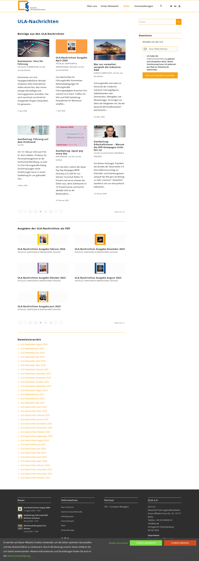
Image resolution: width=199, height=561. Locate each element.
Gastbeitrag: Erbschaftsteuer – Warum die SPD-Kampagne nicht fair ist (109, 146)
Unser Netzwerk (67, 521)
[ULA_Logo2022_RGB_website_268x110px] (32, 6)
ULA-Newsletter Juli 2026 (32, 348)
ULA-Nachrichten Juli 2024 (33, 444)
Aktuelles (22, 67)
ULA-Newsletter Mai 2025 (33, 402)
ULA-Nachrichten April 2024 (34, 457)
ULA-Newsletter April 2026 (33, 361)
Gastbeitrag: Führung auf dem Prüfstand (33, 141)
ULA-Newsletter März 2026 (33, 365)
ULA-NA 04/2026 (24, 70)
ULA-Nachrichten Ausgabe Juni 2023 (39, 306)
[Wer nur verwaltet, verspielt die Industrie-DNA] (109, 49)
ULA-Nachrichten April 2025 (34, 407)
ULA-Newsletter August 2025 (34, 390)
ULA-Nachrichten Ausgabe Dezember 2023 (100, 249)
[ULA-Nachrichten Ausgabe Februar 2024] (43, 239)
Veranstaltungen (67, 530)
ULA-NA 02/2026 (107, 153)
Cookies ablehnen (180, 543)
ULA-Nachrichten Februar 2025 (35, 415)
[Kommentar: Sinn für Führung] (33, 48)
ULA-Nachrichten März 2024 (34, 461)
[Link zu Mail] (171, 6)
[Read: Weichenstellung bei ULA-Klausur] (20, 527)
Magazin (73, 67)
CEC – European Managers (116, 506)
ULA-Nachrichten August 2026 (37, 507)
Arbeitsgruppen (67, 516)
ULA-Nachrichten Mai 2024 (33, 452)
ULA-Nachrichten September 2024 (37, 436)
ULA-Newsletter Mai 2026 (33, 357)
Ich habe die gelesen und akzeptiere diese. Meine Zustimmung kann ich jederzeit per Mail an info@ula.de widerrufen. (161, 63)
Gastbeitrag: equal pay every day (69, 152)
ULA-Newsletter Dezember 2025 (36, 373)
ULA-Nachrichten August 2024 (35, 440)
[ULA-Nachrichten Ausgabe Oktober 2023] (43, 268)
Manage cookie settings (118, 543)
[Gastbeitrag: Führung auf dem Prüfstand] (33, 130)
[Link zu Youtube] (179, 6)
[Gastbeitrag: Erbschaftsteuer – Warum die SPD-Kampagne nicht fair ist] (109, 131)
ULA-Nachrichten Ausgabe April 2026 (71, 59)
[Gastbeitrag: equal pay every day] (71, 136)
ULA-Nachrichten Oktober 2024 (35, 432)
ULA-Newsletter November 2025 (36, 377)
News (63, 525)
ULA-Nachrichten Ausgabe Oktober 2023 (42, 277)
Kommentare (32, 67)
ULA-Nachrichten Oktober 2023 (35, 477)
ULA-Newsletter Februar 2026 (34, 369)
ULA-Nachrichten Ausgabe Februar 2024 (41, 249)
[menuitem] (92, 6)
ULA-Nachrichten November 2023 (36, 473)
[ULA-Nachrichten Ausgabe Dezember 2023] (100, 239)
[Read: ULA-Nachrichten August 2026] (20, 508)
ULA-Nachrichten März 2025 (34, 411)
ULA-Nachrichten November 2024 (36, 427)
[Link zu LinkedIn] (175, 6)
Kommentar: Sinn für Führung (30, 63)
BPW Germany (62, 156)
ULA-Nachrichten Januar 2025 (34, 419)
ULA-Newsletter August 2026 (34, 344)
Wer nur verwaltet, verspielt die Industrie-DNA (107, 67)
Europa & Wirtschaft (103, 73)
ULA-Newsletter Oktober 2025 (35, 381)
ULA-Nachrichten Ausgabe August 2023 (98, 277)
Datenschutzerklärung (157, 58)
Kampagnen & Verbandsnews (39, 252)
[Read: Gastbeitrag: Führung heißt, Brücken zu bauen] (20, 516)
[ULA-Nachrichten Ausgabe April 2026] (71, 46)
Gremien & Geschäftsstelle (71, 512)
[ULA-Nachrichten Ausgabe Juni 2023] (43, 296)
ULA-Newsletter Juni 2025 (33, 398)
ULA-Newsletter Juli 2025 (32, 394)
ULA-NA (42, 67)
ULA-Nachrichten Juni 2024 (33, 448)
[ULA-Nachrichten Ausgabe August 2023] (100, 268)
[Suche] (161, 6)
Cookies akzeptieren (146, 543)
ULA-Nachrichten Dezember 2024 (36, 423)
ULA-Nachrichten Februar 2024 (35, 465)
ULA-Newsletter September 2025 (36, 386)
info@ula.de (153, 523)
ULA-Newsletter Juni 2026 (33, 352)
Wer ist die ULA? (67, 507)
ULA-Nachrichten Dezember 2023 (36, 469)
